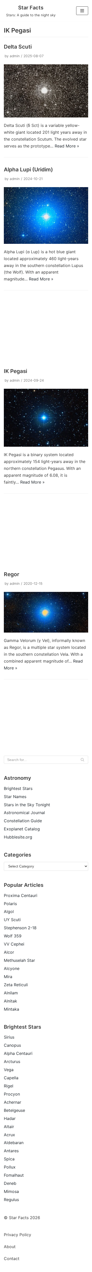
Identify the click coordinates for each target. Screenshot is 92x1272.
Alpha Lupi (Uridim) (28, 169)
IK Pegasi (15, 371)
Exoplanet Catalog (22, 828)
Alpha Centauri (18, 1053)
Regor (11, 574)
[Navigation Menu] (82, 10)
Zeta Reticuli (16, 984)
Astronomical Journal (24, 812)
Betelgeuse (14, 1110)
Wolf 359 (12, 935)
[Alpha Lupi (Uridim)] (46, 242)
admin (15, 56)
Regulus (11, 1199)
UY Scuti (12, 919)
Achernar (12, 1102)
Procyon (12, 1094)
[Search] (82, 760)
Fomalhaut (14, 1175)
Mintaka (11, 1009)
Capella (11, 1077)
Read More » (67, 145)
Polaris (10, 903)
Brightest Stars (18, 788)
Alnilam (11, 992)
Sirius (9, 1037)
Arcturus (12, 1061)
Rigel (8, 1085)
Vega (9, 1069)
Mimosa (11, 1191)
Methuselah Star (19, 960)
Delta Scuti (18, 46)
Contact (11, 1258)
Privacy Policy (17, 1234)
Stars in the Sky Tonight (27, 804)
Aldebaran (14, 1142)
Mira (8, 976)
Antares (11, 1150)
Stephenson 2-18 (20, 927)
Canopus (12, 1045)
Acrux (9, 1134)
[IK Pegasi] (46, 445)
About (10, 1246)
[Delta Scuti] (46, 115)
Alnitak (10, 1001)
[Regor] (46, 631)
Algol (9, 911)
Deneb (10, 1183)
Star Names (15, 796)
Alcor (9, 952)
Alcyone (11, 968)
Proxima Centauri (20, 895)
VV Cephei (14, 944)
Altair (9, 1126)
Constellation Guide (23, 820)
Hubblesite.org (18, 837)
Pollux (10, 1167)
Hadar (10, 1118)
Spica (9, 1158)
